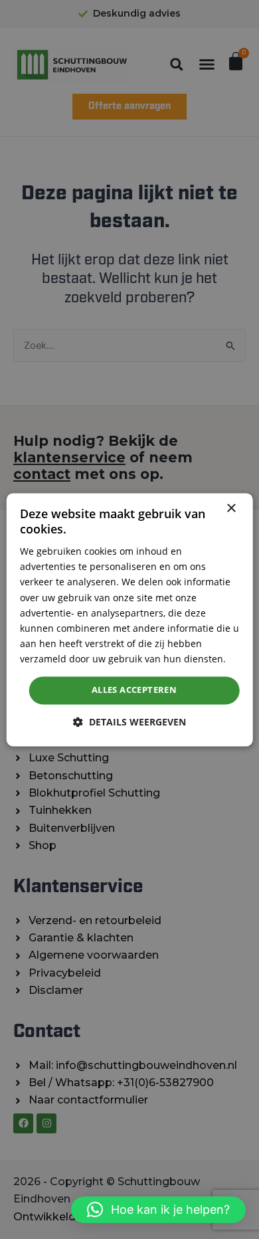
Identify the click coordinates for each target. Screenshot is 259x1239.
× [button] (231, 509)
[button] (158, 1209)
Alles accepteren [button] (134, 690)
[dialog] (130, 619)
